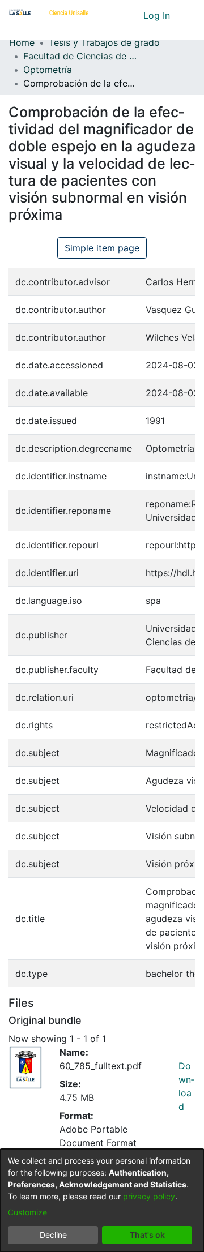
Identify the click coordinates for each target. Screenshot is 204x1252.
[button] (114, 15)
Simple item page (102, 248)
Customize (27, 1212)
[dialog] (102, 1200)
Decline (53, 1235)
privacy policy (149, 1196)
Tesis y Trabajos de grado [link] (104, 42)
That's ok (147, 1235)
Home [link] (22, 42)
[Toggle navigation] (187, 15)
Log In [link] (157, 15)
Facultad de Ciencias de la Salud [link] (80, 56)
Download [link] (186, 1086)
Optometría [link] (47, 69)
